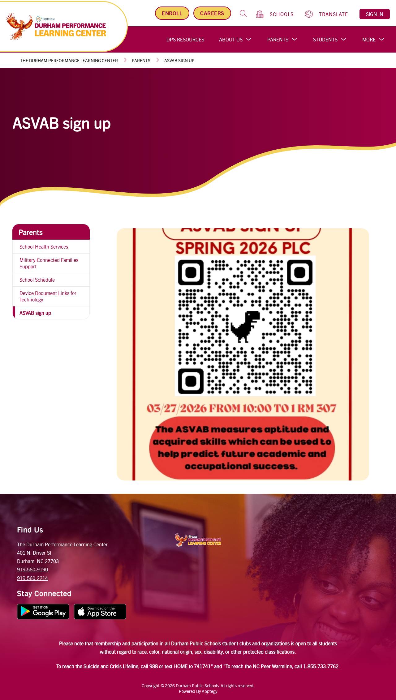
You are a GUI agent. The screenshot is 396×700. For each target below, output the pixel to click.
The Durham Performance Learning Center (69, 60)
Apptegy (209, 691)
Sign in (374, 14)
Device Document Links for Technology (47, 296)
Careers (212, 13)
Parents (277, 39)
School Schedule (37, 279)
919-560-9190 (32, 569)
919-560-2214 (32, 578)
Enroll (172, 13)
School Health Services (43, 246)
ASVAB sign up (179, 60)
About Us (231, 39)
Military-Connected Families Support (48, 263)
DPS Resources (185, 39)
